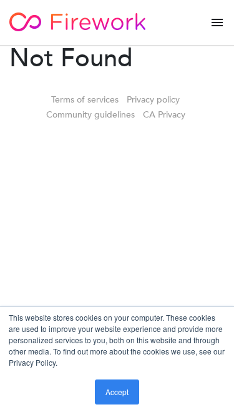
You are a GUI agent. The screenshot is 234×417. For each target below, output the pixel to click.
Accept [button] (117, 391)
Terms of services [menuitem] (85, 100)
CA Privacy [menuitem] (164, 115)
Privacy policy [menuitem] (153, 100)
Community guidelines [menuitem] (90, 115)
